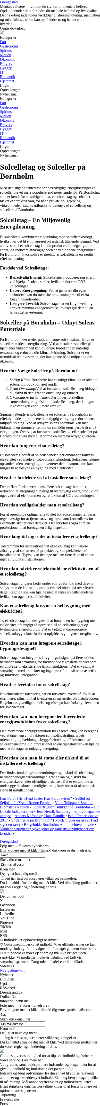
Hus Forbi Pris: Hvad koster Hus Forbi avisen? (36, 798)
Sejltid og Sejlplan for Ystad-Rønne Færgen (45, 800)
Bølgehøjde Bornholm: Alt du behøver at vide (59, 824)
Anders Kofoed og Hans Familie (40, 816)
